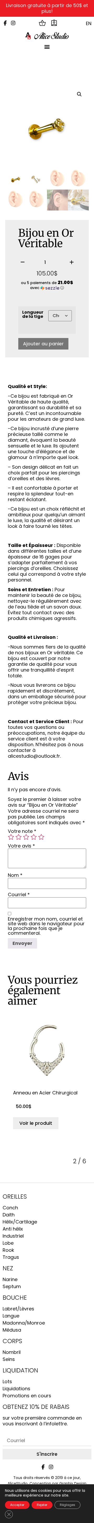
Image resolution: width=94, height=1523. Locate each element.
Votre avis (21, 846)
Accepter (17, 1505)
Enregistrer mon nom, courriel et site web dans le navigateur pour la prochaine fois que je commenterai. (46, 926)
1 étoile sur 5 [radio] (11, 837)
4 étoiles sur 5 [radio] (34, 837)
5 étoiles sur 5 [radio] (41, 837)
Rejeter (42, 1505)
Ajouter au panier (43, 343)
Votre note (22, 831)
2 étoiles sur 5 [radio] (18, 837)
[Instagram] (13, 23)
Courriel (19, 894)
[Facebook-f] (5, 23)
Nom (15, 875)
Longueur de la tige (32, 314)
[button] (47, 46)
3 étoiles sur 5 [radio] (26, 837)
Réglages (67, 1505)
